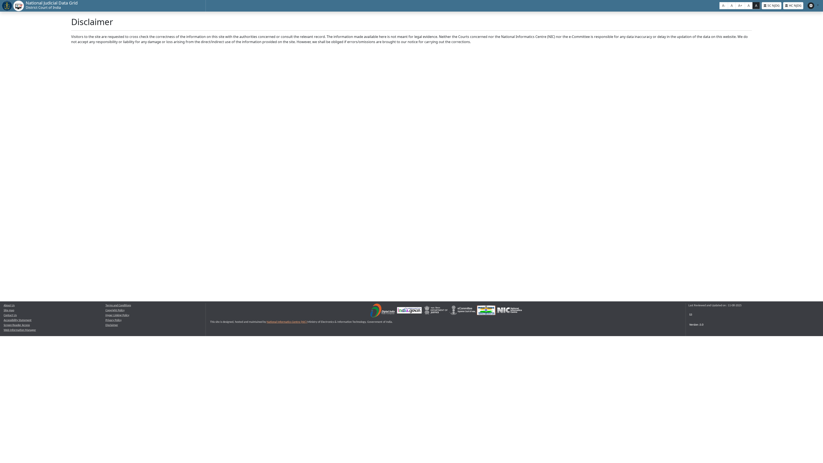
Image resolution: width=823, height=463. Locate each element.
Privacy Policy (113, 320)
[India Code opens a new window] (486, 311)
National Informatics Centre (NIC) (287, 322)
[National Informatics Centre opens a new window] (509, 311)
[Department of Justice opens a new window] (436, 311)
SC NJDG (773, 5)
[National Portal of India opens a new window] (409, 311)
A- (723, 5)
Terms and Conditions (118, 305)
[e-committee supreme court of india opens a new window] (463, 311)
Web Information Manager (20, 330)
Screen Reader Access (17, 325)
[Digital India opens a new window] (382, 311)
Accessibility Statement (18, 320)
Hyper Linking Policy (117, 315)
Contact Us (10, 315)
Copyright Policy (115, 310)
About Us (9, 305)
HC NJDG (794, 5)
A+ (740, 5)
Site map (9, 310)
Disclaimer (111, 325)
